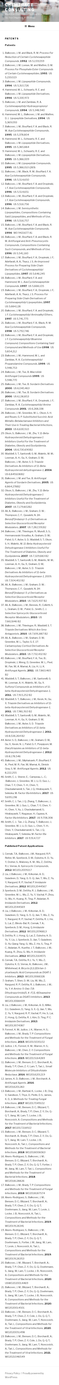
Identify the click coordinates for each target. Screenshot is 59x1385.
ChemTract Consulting (19, 7)
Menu (31, 26)
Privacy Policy (12, 1373)
